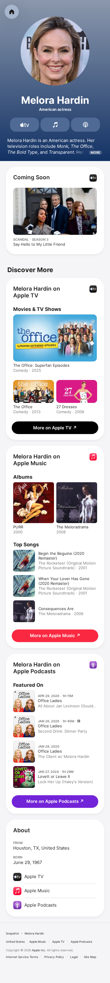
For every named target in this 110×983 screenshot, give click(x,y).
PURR (18, 527)
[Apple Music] (55, 125)
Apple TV (58, 941)
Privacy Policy (54, 956)
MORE (95, 152)
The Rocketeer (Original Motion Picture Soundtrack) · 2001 (67, 565)
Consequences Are (56, 608)
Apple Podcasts (81, 941)
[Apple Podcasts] (85, 125)
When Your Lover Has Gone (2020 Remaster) (63, 581)
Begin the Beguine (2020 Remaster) (61, 555)
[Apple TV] (24, 125)
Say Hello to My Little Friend (39, 244)
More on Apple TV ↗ (55, 428)
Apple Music (37, 941)
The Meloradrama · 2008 (60, 613)
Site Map (90, 956)
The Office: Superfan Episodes (41, 365)
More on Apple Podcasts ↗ (55, 801)
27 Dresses (66, 406)
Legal (74, 956)
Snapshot (12, 933)
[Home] (12, 12)
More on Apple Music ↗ (55, 635)
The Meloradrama (72, 527)
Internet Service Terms (22, 956)
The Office (23, 406)
